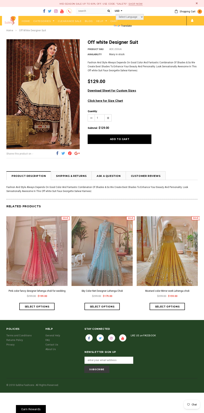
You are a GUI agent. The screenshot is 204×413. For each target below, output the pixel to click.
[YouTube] (62, 11)
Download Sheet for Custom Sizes (112, 90)
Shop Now (135, 3)
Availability (95, 54)
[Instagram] (56, 11)
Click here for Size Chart (105, 101)
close (197, 3)
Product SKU (96, 49)
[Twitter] (50, 11)
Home (9, 30)
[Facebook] (44, 11)
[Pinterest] (70, 153)
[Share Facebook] (57, 153)
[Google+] (77, 153)
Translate (126, 25)
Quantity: (92, 111)
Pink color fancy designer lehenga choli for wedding (37, 291)
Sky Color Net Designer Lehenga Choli (102, 291)
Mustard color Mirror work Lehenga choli (167, 291)
